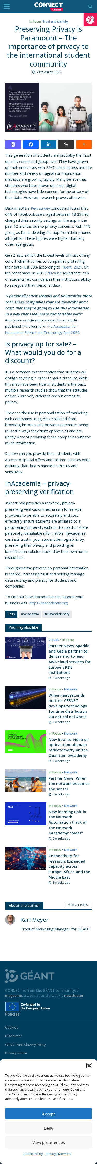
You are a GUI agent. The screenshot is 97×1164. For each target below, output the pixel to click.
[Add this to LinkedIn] (48, 144)
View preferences (48, 1142)
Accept (48, 1113)
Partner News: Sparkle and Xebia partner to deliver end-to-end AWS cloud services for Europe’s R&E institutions (70, 659)
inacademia (30, 614)
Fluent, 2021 (71, 267)
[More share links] (84, 144)
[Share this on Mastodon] (13, 144)
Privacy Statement (58, 1154)
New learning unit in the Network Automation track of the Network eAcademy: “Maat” (68, 822)
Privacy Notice (16, 1053)
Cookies (11, 1027)
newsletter (74, 995)
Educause (54, 273)
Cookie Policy (33, 1154)
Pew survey (40, 208)
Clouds (54, 640)
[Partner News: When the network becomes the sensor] (25, 780)
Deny (48, 1128)
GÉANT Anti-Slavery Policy (25, 1044)
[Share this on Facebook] (31, 144)
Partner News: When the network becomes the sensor (69, 783)
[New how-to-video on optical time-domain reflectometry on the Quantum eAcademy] (25, 741)
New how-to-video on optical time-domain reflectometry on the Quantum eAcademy (69, 747)
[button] (90, 19)
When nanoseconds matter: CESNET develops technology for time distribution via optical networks (68, 706)
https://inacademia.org (48, 603)
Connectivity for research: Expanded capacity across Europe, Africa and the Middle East (69, 866)
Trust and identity (55, 21)
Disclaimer (13, 1035)
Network (70, 689)
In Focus (35, 21)
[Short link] (66, 144)
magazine (13, 995)
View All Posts (78, 905)
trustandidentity (57, 614)
